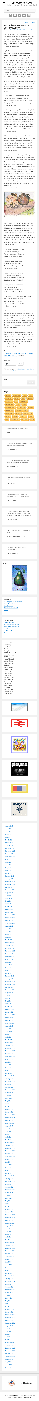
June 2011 (8, 1331)
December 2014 (10, 1215)
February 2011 (9, 1342)
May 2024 (8, 901)
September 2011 (10, 1323)
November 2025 (10, 851)
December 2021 (10, 981)
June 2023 (8, 931)
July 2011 (8, 1328)
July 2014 (8, 1228)
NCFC (6, 632)
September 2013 (10, 1256)
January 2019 (9, 1079)
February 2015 (9, 1209)
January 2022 (9, 979)
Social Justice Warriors (22, 410)
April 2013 (8, 1270)
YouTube (15, 15)
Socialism (18, 413)
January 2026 (9, 845)
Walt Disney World (10, 407)
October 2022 (9, 954)
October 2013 (9, 1253)
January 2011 (9, 1345)
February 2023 (9, 942)
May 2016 (8, 1167)
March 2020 (8, 1040)
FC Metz (6, 628)
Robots (31, 416)
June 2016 (8, 1165)
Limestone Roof (21, 2)
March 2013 (8, 1273)
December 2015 (10, 1181)
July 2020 (8, 1029)
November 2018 (10, 1084)
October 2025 (9, 854)
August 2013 (9, 1259)
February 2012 (9, 1309)
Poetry (28, 369)
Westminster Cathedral (11, 608)
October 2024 (9, 887)
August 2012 (9, 1292)
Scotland (8, 416)
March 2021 (8, 1006)
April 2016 (8, 1170)
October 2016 (9, 1154)
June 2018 (8, 1098)
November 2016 (10, 1151)
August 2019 (9, 1059)
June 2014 (8, 1231)
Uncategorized (15, 419)
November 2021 (10, 984)
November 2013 (10, 1251)
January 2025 (9, 879)
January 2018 (9, 1112)
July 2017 (8, 1128)
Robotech (30, 407)
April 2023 (8, 937)
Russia (17, 404)
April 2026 (8, 837)
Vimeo (19, 15)
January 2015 (9, 1212)
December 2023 (10, 915)
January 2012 (9, 1312)
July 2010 (8, 1362)
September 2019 (10, 1056)
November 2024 (10, 884)
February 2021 (9, 1009)
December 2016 (10, 1148)
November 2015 (10, 1184)
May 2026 (8, 834)
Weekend (30, 398)
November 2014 (10, 1217)
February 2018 (9, 1109)
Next (34, 23)
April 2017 (8, 1137)
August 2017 (9, 1126)
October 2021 (9, 987)
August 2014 (9, 1226)
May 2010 (8, 1367)
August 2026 (9, 826)
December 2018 (10, 1081)
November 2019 (10, 1051)
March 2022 (8, 973)
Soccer (15, 416)
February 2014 (9, 1242)
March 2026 (8, 840)
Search (6, 379)
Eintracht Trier (8, 630)
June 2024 (8, 898)
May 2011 (8, 1334)
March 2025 (8, 873)
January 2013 (9, 1278)
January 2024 (9, 912)
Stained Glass (9, 404)
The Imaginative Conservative (13, 602)
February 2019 (9, 1076)
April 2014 (8, 1237)
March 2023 (8, 940)
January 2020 (9, 1045)
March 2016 (8, 1173)
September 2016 (10, 1156)
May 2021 (8, 1001)
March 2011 (8, 1340)
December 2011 (10, 1315)
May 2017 (8, 1134)
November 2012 (10, 1284)
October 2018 (9, 1087)
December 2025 (10, 848)
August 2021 (9, 992)
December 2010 (10, 1348)
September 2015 (10, 1190)
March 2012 (8, 1306)
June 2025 (8, 865)
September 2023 (10, 923)
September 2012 (10, 1290)
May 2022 (8, 967)
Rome (32, 419)
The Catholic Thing (9, 604)
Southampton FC (9, 622)
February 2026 (9, 842)
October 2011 (9, 1320)
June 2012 (8, 1298)
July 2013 (8, 1262)
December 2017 (10, 1115)
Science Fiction (9, 410)
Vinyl (23, 398)
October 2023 (9, 920)
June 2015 (8, 1198)
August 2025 (9, 859)
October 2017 (9, 1120)
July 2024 (8, 895)
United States (9, 413)
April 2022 (8, 970)
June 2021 (8, 998)
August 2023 (9, 926)
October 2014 (9, 1220)
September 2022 (10, 956)
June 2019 (8, 1065)
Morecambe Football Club (11, 624)
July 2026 (8, 829)
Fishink (6, 610)
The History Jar (8, 606)
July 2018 (8, 1095)
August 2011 (9, 1326)
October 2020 (9, 1020)
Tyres (24, 395)
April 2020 (8, 1037)
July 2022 (8, 962)
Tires (16, 401)
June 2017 (8, 1131)
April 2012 (8, 1303)
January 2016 (9, 1179)
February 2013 (9, 1276)
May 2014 (8, 1234)
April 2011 (8, 1337)
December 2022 (10, 948)
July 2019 (8, 1062)
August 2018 (9, 1092)
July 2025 (8, 862)
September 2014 (10, 1223)
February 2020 (9, 1042)
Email (28, 15)
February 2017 (9, 1142)
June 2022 (8, 965)
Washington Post (28, 413)
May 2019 (8, 1067)
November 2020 (10, 1017)
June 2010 (8, 1365)
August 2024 (9, 893)
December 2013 (10, 1248)
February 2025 (9, 876)
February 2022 (9, 976)
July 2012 (8, 1295)
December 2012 (10, 1281)
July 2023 (8, 929)
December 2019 (10, 1048)
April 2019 (8, 1070)
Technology (24, 419)
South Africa (23, 416)
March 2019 (8, 1073)
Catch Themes (27, 1397)
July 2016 (8, 1162)
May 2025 (8, 868)
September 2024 (10, 890)
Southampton (16, 395)
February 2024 (9, 909)
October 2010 (9, 1353)
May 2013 (8, 1267)
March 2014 (8, 1240)
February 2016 (9, 1176)
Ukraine (17, 398)
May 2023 (8, 934)
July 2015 (8, 1195)
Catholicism (21, 369)
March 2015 (8, 1206)
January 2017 (9, 1145)
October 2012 (9, 1287)
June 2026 (8, 831)
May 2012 (8, 1301)
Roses (24, 404)
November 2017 (10, 1117)
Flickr (24, 15)
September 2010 (10, 1356)
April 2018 (8, 1104)
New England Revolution (11, 626)
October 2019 (9, 1054)
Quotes (32, 369)
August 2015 (9, 1192)
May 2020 (8, 1034)
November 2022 (10, 951)
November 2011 (10, 1317)
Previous (27, 23)
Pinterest (10, 15)
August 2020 (9, 1026)
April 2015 (8, 1204)
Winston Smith (28, 30)
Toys (7, 419)
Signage (8, 395)
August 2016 (9, 1159)
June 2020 (8, 1031)
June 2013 (8, 1265)
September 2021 (10, 990)
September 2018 (10, 1090)
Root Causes (24, 401)
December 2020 (10, 1015)
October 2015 (9, 1187)
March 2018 (8, 1106)
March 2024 (8, 906)
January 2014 (9, 1245)
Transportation (21, 407)
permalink (26, 371)
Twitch (30, 395)
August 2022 (9, 959)
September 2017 (10, 1123)
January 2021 (9, 1012)
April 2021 (8, 1004)
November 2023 (10, 918)
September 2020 (10, 1023)
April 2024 (8, 904)
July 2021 (8, 995)
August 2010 (9, 1359)
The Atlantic (9, 401)
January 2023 (9, 945)
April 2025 (8, 870)
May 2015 (8, 1201)
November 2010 (10, 1351)
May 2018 (8, 1101)
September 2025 (10, 856)
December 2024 (10, 881)
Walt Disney (9, 398)
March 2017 (8, 1140)
